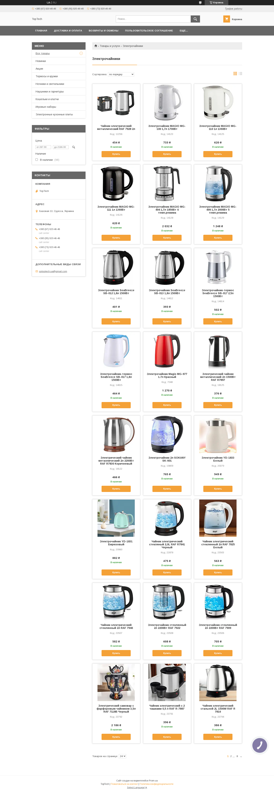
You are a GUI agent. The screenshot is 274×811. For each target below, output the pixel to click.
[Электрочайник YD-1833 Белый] (218, 434)
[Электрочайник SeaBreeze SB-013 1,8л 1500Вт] (167, 266)
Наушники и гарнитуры (50, 91)
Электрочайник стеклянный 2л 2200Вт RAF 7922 (167, 626)
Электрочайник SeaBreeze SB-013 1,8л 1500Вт (167, 292)
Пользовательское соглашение (149, 30)
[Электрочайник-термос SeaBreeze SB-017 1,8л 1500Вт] (116, 350)
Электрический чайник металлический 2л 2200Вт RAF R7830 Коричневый (116, 460)
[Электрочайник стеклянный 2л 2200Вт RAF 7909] (218, 601)
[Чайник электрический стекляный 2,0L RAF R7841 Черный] (167, 518)
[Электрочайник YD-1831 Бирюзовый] (116, 518)
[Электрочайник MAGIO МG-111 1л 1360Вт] (116, 183)
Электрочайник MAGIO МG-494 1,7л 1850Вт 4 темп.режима (167, 209)
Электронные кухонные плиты (54, 114)
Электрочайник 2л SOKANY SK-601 (167, 459)
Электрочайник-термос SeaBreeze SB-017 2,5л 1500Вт (218, 293)
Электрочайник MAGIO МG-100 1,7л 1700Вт (167, 127)
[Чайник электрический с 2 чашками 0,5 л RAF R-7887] (167, 682)
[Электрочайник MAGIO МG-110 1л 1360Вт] (218, 102)
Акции (39, 68)
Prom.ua (153, 780)
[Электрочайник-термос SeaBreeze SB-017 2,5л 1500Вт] (218, 266)
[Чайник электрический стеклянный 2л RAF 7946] (116, 601)
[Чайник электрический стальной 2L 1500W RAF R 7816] (218, 682)
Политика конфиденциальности (156, 784)
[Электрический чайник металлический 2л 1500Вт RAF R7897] (218, 350)
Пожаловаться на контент (124, 784)
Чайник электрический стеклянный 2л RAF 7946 (116, 626)
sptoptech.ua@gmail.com (53, 271)
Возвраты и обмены (103, 30)
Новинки (41, 61)
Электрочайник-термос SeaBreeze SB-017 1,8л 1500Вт (116, 376)
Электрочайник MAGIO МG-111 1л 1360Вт (116, 208)
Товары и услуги (110, 45)
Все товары (43, 53)
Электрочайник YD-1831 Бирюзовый (116, 543)
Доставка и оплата (68, 30)
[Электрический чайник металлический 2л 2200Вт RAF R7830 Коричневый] (116, 434)
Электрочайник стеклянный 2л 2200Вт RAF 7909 (218, 626)
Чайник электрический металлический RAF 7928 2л (116, 127)
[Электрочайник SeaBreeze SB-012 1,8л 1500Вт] (116, 266)
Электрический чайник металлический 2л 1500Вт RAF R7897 (218, 376)
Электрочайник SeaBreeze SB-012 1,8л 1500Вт (116, 292)
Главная (41, 30)
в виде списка (240, 74)
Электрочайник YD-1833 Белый (218, 459)
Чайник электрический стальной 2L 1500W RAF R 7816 (218, 708)
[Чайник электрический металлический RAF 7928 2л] (116, 102)
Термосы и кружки (47, 76)
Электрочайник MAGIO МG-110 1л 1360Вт (218, 127)
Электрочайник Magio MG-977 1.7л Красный (167, 375)
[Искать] (195, 19)
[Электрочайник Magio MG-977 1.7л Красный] (167, 350)
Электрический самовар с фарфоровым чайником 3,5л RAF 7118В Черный (116, 708)
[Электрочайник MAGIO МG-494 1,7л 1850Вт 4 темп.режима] (167, 183)
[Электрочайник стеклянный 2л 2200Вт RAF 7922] (167, 601)
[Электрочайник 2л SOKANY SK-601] (167, 434)
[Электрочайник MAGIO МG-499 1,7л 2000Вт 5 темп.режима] (218, 183)
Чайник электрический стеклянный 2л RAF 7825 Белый (218, 544)
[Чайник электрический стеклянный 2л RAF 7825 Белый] (218, 518)
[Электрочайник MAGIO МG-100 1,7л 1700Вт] (167, 102)
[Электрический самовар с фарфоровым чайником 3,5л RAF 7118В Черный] (116, 682)
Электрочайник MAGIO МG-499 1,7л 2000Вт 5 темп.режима (218, 209)
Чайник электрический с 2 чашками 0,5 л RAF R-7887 (167, 707)
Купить (116, 154)
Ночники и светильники (50, 83)
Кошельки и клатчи (47, 99)
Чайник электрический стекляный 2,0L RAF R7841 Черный (167, 544)
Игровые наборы (46, 106)
